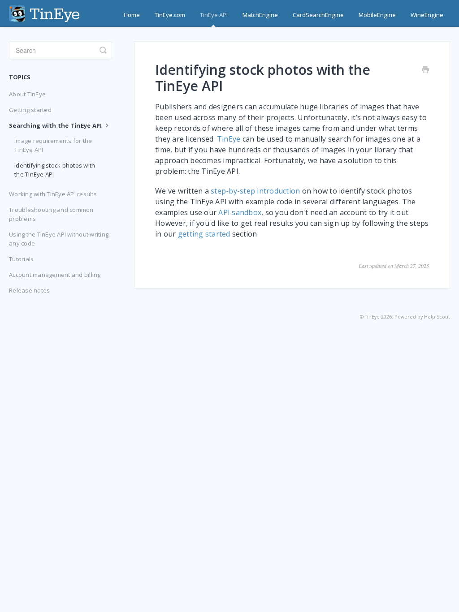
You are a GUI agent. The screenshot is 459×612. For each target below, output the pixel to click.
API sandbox (239, 212)
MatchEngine (260, 15)
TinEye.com (170, 15)
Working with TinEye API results (53, 194)
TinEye (229, 139)
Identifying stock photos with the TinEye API (54, 169)
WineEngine (427, 15)
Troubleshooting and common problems (51, 214)
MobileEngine (377, 15)
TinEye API (214, 15)
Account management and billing (55, 275)
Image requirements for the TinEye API (53, 145)
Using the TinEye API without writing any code (58, 238)
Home (132, 15)
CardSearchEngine (318, 15)
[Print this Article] (425, 70)
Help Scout (437, 316)
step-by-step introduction (255, 191)
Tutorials (21, 259)
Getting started (30, 110)
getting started (204, 234)
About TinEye (27, 94)
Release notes (29, 290)
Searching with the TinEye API (56, 125)
